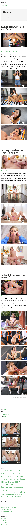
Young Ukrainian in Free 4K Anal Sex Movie (10, 503)
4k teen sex (14, 476)
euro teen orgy (16, 489)
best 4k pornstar (9, 482)
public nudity (12, 494)
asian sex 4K (7, 479)
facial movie (21, 489)
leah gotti (21, 491)
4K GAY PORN (4, 518)
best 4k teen (8, 485)
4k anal (2, 471)
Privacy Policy (4, 5)
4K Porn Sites (4, 520)
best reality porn (16, 484)
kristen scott (17, 491)
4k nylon (10, 473)
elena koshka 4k (5, 489)
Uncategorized (19, 141)
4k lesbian (6, 473)
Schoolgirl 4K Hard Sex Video (13, 276)
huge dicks (12, 491)
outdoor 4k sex (22, 492)
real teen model (17, 494)
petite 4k (7, 494)
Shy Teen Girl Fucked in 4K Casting (8, 507)
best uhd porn (23, 484)
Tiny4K (14, 141)
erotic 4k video (11, 489)
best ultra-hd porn (7, 487)
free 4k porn (7, 491)
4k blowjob (8, 471)
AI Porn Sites (4, 522)
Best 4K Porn (6, 2)
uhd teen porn (6, 496)
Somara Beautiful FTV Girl (6, 511)
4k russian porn (16, 473)
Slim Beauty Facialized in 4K (7, 509)
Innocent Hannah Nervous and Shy (8, 505)
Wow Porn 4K (19, 496)
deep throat (22, 487)
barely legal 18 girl (12, 479)
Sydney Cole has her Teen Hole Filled (12, 151)
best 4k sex (19, 482)
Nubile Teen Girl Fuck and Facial (12, 28)
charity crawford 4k (17, 487)
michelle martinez (10, 492)
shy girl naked (22, 494)
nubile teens (15, 492)
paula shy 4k (3, 494)
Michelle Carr (5, 492)
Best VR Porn (4, 524)
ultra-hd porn (14, 496)
